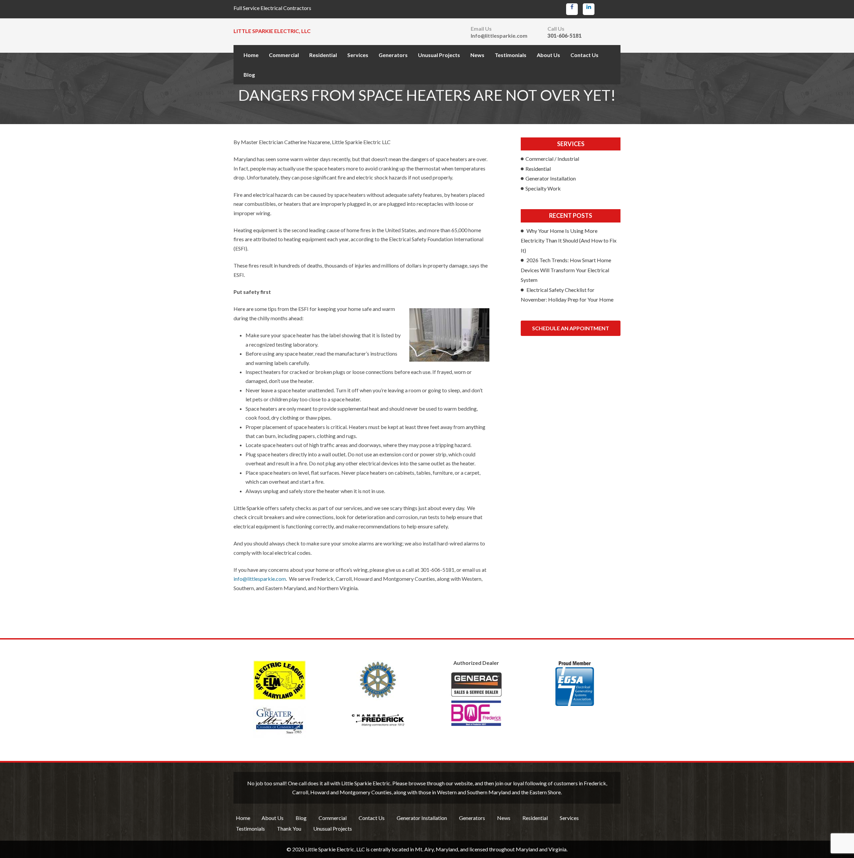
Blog (249, 74)
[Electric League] (279, 680)
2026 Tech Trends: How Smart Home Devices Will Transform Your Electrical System (566, 270)
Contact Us (584, 55)
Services (357, 55)
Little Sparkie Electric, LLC (272, 31)
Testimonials (510, 55)
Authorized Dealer (476, 663)
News (477, 55)
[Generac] (476, 699)
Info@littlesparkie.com (499, 35)
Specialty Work (543, 188)
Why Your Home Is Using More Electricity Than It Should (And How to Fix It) (568, 241)
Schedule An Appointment (570, 328)
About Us (548, 55)
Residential (323, 55)
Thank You (289, 828)
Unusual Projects (439, 55)
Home (251, 55)
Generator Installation (550, 178)
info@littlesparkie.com (260, 578)
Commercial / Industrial (552, 158)
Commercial (284, 55)
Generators (393, 55)
